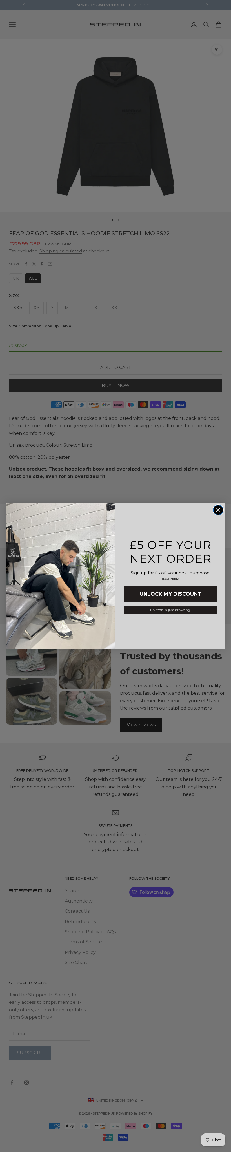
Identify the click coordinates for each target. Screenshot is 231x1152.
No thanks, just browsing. (170, 610)
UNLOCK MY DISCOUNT (170, 594)
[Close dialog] (218, 510)
